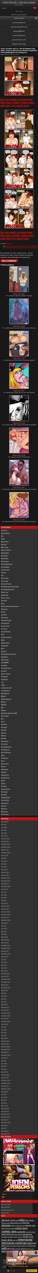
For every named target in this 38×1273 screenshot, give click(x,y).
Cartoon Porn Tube (19, 44)
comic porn (21, 1228)
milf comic (17, 295)
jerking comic (6, 247)
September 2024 (6, 886)
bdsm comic (13, 424)
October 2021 (5, 985)
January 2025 (5, 875)
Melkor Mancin (6, 699)
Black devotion (18, 360)
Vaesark (4, 806)
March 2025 (4, 869)
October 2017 (5, 1120)
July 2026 (4, 824)
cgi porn (19, 424)
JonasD (3, 671)
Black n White (6, 550)
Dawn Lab (4, 592)
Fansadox (4, 617)
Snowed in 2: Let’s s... (19, 454)
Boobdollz (4, 558)
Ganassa (4, 628)
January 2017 (5, 1131)
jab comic (15, 521)
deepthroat (13, 1234)
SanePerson (5, 749)
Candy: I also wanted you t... (19, 389)
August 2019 (4, 1058)
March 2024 (4, 903)
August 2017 (4, 1125)
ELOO (3, 612)
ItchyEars (4, 657)
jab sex (20, 521)
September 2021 (6, 987)
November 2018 (5, 1083)
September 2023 (6, 920)
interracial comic (11, 1242)
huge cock (28, 1237)
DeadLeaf (4, 595)
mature (19, 1246)
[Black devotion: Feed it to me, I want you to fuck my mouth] (19, 343)
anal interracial (10, 392)
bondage (13, 1226)
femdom (20, 1234)
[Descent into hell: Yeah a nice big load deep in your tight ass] (19, 408)
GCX (2, 634)
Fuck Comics (19, 18)
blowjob (5, 1225)
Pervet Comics (5, 1213)
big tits (26, 1223)
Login (21, 11)
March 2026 (4, 836)
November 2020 (5, 1016)
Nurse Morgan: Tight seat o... (19, 325)
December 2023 (5, 911)
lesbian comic (26, 521)
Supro (3, 780)
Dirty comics (5, 598)
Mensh (3, 702)
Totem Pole (5, 800)
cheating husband (9, 1228)
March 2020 (4, 1038)
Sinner (3, 766)
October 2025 (5, 850)
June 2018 (4, 1097)
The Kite (4, 794)
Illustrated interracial (8, 654)
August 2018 (4, 1091)
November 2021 (5, 982)
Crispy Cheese (6, 584)
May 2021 (4, 999)
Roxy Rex (4, 744)
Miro (2, 707)
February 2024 (5, 906)
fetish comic (33, 327)
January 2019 (5, 1077)
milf (22, 457)
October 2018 (5, 1086)
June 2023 (4, 928)
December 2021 (5, 979)
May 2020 (4, 1032)
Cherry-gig (5, 578)
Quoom (3, 733)
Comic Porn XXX (6, 1204)
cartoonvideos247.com (19, 27)
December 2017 (5, 1114)
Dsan (3, 603)
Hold (2, 648)
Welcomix (9, 243)
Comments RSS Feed (21, 14)
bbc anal (23, 392)
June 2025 (4, 861)
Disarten (4, 600)
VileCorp (4, 808)
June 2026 (4, 827)
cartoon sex (30, 1226)
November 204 (5, 1134)
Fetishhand (5, 623)
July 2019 (4, 1061)
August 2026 (4, 822)
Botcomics (5, 561)
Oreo (2, 721)
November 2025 (5, 847)
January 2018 (5, 1111)
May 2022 (4, 965)
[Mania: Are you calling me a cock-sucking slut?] (19, 472)
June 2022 (4, 962)
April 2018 (4, 1103)
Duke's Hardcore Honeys (10, 606)
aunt (7, 246)
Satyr (3, 755)
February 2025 (5, 872)
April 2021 (4, 1001)
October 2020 (5, 1018)
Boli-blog (4, 555)
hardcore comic (12, 1237)
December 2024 (5, 878)
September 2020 (6, 1021)
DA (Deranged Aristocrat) (10, 586)
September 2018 (6, 1089)
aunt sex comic (13, 246)
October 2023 (5, 917)
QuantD (3, 730)
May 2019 (4, 1066)
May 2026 (4, 830)
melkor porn (32, 1246)
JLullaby (4, 665)
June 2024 (4, 895)
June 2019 (4, 1063)
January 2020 (5, 1044)
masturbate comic (16, 247)
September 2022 (6, 954)
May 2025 (4, 864)
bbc (7, 360)
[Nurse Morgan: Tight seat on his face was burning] (19, 311)
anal (17, 1220)
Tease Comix (5, 789)
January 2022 (5, 976)
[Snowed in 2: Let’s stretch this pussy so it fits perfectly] (19, 440)
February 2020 (5, 1041)
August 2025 (4, 855)
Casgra (3, 572)
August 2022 (4, 956)
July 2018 (4, 1094)
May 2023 (4, 931)
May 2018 (4, 1100)
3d (2, 1220)
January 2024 (5, 909)
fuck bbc (32, 392)
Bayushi (4, 544)
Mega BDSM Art (19, 31)
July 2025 (4, 858)
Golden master (6, 637)
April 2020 (4, 1035)
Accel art (4, 530)
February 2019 (5, 1075)
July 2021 (4, 993)
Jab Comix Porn (5, 1207)
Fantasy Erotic (6, 620)
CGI (2, 575)
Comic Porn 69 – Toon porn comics (19, 2)
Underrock (4, 803)
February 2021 (5, 1007)
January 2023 (5, 942)
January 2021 (5, 1010)
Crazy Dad (4, 581)
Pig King (4, 724)
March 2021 (4, 1004)
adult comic (12, 295)
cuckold (21, 1232)
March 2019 (4, 1072)
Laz (2, 682)
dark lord (5, 1234)
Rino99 (3, 738)
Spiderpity (4, 769)
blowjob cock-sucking (16, 489)
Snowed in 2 (27, 457)
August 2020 (4, 1024)
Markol (3, 696)
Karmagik (4, 676)
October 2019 (5, 1052)
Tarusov (4, 786)
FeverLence (5, 626)
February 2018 (5, 1108)
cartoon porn (20, 1226)
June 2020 (4, 1030)
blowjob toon (26, 360)
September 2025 (6, 852)
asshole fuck (17, 392)
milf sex (17, 1249)
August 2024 (4, 889)
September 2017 (6, 1122)
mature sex (24, 1246)
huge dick (32, 360)
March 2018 (4, 1105)
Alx (2, 536)
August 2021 (4, 990)
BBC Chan (4, 547)
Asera (3, 539)
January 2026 (5, 841)
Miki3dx (4, 704)
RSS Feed (13, 14)
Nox (2, 718)
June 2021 (4, 996)
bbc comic (7, 489)
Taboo (3, 783)
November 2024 (5, 881)
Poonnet (4, 727)
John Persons (6, 668)
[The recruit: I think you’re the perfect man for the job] (19, 279)
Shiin (3, 761)
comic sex (13, 457)
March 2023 (4, 937)
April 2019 (4, 1069)
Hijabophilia (5, 643)
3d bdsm (7, 424)
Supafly (3, 772)
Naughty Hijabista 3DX (9, 713)
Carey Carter (5, 569)
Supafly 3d (5, 775)
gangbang (27, 1234)
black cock (11, 360)
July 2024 (4, 892)
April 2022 (4, 968)
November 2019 (5, 1049)
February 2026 (5, 838)
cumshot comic (9, 521)
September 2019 (6, 1055)
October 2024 (5, 883)
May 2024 (4, 897)
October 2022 (5, 951)
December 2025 (5, 844)
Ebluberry (4, 609)
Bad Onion (5, 541)
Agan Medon (5, 533)
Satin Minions (6, 752)
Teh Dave (4, 792)
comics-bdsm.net (19, 35)
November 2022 (5, 948)
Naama (3, 710)
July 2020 (4, 1027)
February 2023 (5, 940)
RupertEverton (6, 747)
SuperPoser (5, 778)
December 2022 (5, 945)
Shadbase (4, 758)
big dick (20, 1223)
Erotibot (4, 614)
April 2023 (4, 934)
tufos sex (31, 1249)
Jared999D (5, 662)
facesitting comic (24, 327)
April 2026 (4, 833)
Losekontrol (5, 690)
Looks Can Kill (6, 688)
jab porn (19, 457)
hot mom (20, 1237)
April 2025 (4, 866)
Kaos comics (5, 674)
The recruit (29, 295)
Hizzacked (4, 645)
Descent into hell (26, 424)
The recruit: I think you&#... (18, 292)
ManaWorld (5, 693)
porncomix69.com (19, 22)
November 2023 (5, 914)
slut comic (33, 521)
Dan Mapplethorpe (7, 589)
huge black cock (26, 489)
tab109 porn (24, 1249)
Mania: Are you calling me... (19, 486)
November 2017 (5, 1117)
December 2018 (5, 1080)
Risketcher (5, 741)
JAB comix (5, 659)
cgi (2, 1228)
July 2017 (4, 1128)
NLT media (5, 716)
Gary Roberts (5, 631)
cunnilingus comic (9, 327)
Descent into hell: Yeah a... (19, 421)
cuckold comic (30, 1232)
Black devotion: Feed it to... (19, 357)
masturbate (13, 1246)
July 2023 (4, 926)
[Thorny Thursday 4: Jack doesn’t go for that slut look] (19, 505)
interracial (25, 1239)
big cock (14, 1223)
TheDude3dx (5, 797)
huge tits (15, 1240)
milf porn (24, 247)
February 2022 (5, 973)
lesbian (7, 1246)
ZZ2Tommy (5, 814)
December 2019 (5, 1046)
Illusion (3, 651)
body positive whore (24, 246)
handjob (4, 1237)
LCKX (3, 685)
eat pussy (17, 327)
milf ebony (23, 295)
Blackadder (5, 553)
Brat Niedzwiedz (6, 564)
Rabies (3, 735)
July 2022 (4, 959)
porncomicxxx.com (19, 40)
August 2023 (4, 923)
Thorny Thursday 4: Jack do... (19, 518)
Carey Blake (5, 567)
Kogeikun (4, 679)
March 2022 (4, 971)
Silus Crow (5, 763)
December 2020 (5, 1013)
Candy (28, 392)
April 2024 (4, 900)
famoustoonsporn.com (7, 1210)
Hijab (3, 640)
